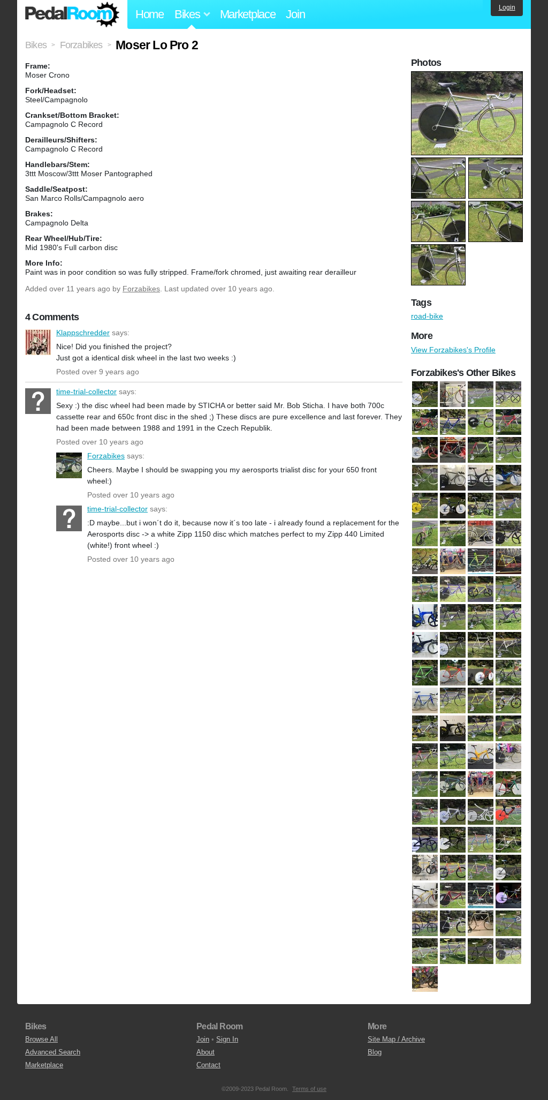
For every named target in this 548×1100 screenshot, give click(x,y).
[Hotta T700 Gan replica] (425, 645)
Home (149, 14)
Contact (208, 1065)
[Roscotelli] (508, 839)
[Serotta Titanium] (453, 867)
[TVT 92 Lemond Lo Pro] (508, 895)
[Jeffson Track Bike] (453, 645)
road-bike (427, 316)
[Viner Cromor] (508, 923)
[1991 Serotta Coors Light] (453, 394)
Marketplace (248, 14)
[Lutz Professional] (480, 728)
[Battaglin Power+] (453, 450)
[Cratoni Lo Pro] (480, 533)
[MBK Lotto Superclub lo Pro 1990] (508, 728)
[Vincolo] (453, 923)
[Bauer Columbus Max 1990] (480, 450)
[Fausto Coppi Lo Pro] (480, 589)
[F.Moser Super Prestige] (508, 589)
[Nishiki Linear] (425, 812)
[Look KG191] (480, 700)
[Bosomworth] (425, 477)
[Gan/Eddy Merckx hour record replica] (425, 617)
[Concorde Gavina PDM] (453, 533)
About (205, 1052)
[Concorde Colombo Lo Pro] (425, 533)
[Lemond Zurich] (453, 700)
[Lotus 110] (453, 728)
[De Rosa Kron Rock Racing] (480, 561)
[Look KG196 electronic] (508, 700)
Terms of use (309, 1089)
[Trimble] (453, 895)
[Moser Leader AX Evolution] (425, 784)
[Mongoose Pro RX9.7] (480, 756)
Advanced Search (52, 1052)
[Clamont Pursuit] (453, 505)
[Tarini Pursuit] (508, 867)
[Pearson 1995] (480, 812)
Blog (375, 1052)
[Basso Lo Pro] (480, 422)
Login (507, 7)
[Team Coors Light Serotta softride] (425, 895)
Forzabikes (141, 288)
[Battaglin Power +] (425, 450)
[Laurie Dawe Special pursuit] (480, 672)
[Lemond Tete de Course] (508, 672)
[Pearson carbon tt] (508, 812)
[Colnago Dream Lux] (508, 505)
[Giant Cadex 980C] (480, 617)
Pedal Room (72, 14)
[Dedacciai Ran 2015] (425, 561)
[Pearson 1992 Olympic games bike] (453, 812)
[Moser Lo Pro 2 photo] (468, 76)
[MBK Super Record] (425, 756)
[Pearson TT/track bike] (453, 839)
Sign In (227, 1039)
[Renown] (480, 839)
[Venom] (425, 923)
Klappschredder (38, 342)
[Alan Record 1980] (480, 394)
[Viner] (480, 923)
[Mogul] (453, 756)
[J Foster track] (480, 645)
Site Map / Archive (396, 1039)
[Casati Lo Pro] (425, 505)
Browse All (41, 1039)
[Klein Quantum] (425, 672)
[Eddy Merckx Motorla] (425, 589)
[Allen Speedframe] (508, 394)
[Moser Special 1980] (480, 784)
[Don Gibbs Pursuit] (508, 561)
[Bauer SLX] (508, 450)
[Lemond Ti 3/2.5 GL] (425, 700)
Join (295, 14)
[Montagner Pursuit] (508, 756)
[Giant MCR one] (508, 617)
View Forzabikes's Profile (453, 349)
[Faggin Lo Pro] (453, 589)
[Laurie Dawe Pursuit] (453, 672)
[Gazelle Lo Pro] (453, 617)
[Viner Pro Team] (425, 951)
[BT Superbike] (508, 477)
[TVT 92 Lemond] (480, 895)
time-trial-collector (38, 401)
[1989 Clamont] (425, 394)
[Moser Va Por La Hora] (508, 784)
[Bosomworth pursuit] (453, 477)
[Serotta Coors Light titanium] (425, 867)
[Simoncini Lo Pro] (480, 867)
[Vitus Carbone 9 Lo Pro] (508, 951)
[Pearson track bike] (425, 839)
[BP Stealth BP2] (480, 477)
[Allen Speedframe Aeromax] (425, 422)
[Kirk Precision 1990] (508, 645)
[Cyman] (508, 533)
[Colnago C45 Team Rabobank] (480, 505)
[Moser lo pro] (453, 784)
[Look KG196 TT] (425, 728)
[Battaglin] (508, 422)
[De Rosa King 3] (453, 561)
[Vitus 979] (453, 951)
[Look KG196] (425, 979)
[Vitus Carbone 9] (480, 951)
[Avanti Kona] (453, 422)
